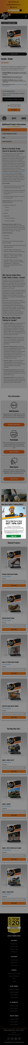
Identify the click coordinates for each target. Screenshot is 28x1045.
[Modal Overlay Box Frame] (14, 522)
